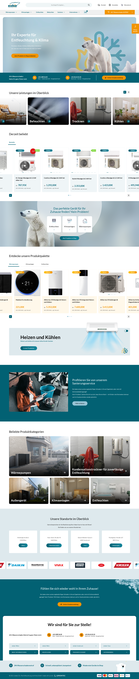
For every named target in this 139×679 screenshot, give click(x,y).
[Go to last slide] (124, 92)
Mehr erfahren (79, 403)
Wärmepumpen (10, 12)
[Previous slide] (16, 286)
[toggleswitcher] (126, 331)
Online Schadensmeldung (115, 78)
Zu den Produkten (28, 348)
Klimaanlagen (25, 12)
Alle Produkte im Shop (69, 238)
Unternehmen (73, 12)
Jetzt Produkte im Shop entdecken (25, 56)
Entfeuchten (39, 12)
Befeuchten (50, 12)
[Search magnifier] (88, 5)
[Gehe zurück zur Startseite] (14, 5)
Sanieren (60, 12)
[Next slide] (128, 92)
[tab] (23, 172)
